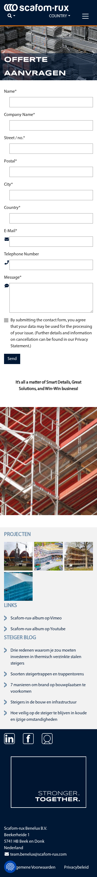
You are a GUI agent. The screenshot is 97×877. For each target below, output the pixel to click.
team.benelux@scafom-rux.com (38, 854)
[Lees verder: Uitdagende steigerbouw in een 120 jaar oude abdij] (78, 556)
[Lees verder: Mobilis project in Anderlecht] (48, 556)
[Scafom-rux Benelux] (36, 7)
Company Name (19, 114)
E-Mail (10, 231)
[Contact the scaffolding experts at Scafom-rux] (47, 742)
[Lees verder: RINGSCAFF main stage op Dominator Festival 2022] (18, 556)
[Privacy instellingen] (10, 867)
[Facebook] (28, 742)
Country (12, 207)
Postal (10, 161)
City (8, 184)
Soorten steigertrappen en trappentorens (47, 674)
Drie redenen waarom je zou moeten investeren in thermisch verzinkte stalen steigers (46, 657)
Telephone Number (21, 254)
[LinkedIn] (9, 742)
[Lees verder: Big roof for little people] (18, 586)
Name (10, 91)
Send (12, 359)
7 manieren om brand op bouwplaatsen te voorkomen (48, 688)
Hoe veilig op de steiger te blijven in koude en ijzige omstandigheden (49, 716)
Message (13, 277)
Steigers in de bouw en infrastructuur (44, 702)
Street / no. (14, 138)
